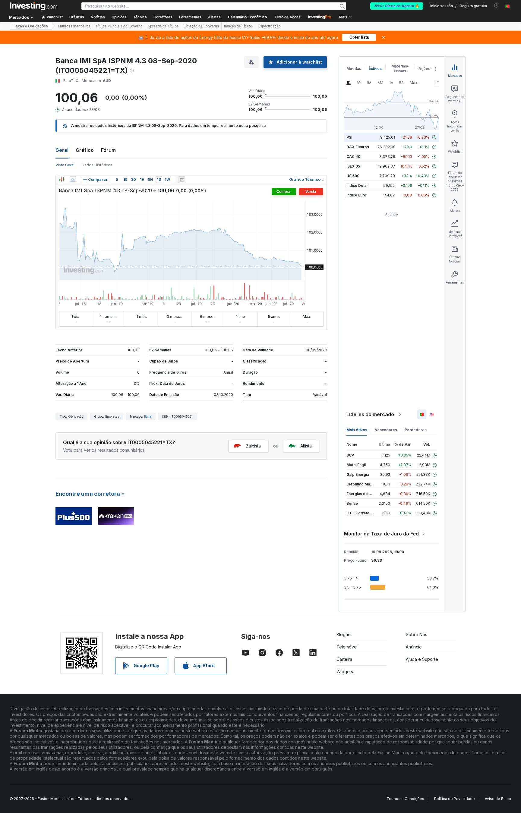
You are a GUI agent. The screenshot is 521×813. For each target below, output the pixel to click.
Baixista (253, 445)
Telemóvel (347, 646)
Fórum (108, 150)
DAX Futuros (357, 147)
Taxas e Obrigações (31, 26)
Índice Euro (356, 195)
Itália (147, 416)
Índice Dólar (357, 185)
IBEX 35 (353, 166)
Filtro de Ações (288, 17)
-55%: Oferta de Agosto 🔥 (396, 6)
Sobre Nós (416, 634)
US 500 (352, 176)
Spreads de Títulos (163, 26)
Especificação (269, 26)
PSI (349, 137)
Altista (306, 445)
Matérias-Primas (400, 68)
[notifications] (496, 5)
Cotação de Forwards (201, 26)
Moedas (353, 68)
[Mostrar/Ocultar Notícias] (181, 179)
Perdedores (416, 430)
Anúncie (414, 646)
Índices (375, 68)
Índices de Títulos (238, 26)
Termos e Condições (405, 798)
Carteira (344, 659)
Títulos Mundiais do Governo (119, 26)
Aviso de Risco (498, 798)
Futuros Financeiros (74, 26)
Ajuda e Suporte (422, 659)
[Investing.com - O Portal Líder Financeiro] (33, 6)
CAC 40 (353, 156)
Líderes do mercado (370, 414)
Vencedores (386, 430)
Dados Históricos (97, 165)
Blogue (343, 634)
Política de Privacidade (454, 798)
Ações (424, 68)
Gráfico (85, 150)
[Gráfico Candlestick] (61, 179)
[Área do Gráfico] (73, 179)
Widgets (344, 671)
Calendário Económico (247, 17)
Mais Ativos (356, 430)
